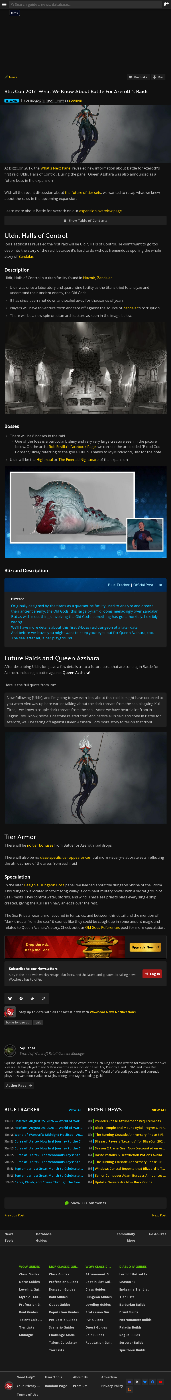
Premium (80, 1386)
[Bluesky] (10, 998)
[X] (137, 1382)
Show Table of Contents (88, 220)
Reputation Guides (64, 1312)
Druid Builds (128, 1312)
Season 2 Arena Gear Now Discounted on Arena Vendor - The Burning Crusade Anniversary (131, 1148)
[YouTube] (160, 1382)
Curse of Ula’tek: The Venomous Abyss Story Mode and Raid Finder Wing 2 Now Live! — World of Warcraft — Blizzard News (48, 1155)
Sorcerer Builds (131, 1342)
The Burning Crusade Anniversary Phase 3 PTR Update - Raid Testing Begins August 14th (131, 1162)
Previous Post (14, 1215)
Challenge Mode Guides (64, 1335)
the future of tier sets (83, 192)
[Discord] (129, 1382)
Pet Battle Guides (63, 1320)
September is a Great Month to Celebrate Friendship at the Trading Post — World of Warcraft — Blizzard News (48, 1169)
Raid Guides (28, 1312)
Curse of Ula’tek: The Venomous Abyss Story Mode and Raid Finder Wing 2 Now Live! (48, 1162)
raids (38, 1022)
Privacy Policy (112, 1386)
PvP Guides (94, 1320)
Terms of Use (28, 1394)
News (13, 77)
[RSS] (129, 1389)
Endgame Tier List (134, 1289)
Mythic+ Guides (31, 1297)
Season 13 (127, 1282)
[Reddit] (32, 998)
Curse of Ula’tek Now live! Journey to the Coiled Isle (48, 1141)
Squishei (75, 101)
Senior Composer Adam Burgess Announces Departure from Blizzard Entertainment (131, 1176)
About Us (80, 1377)
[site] (10, 1011)
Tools (8, 1240)
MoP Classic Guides (64, 1266)
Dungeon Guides (62, 1289)
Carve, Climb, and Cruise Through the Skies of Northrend (48, 1182)
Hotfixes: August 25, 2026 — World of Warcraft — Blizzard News (48, 1121)
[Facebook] (21, 998)
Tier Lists (26, 1327)
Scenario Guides (62, 1327)
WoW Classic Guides (100, 1266)
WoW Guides (29, 1266)
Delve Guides (29, 1282)
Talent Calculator (31, 1320)
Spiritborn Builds (132, 1350)
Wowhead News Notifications (113, 1012)
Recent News (105, 1109)
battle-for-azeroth (18, 1022)
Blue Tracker (119, 584)
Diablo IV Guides (133, 1266)
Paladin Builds (130, 1327)
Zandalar (130, 308)
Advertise (109, 1377)
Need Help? (26, 1377)
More (131, 1240)
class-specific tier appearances (65, 857)
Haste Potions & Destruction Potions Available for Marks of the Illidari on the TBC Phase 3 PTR (131, 1155)
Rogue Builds (129, 1335)
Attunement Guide (100, 1274)
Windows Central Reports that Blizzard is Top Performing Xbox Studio (131, 1169)
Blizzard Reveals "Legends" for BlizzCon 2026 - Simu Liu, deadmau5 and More (131, 1141)
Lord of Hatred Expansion (136, 1274)
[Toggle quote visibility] (160, 585)
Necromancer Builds (135, 1320)
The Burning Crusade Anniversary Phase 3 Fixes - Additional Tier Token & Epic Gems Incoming (131, 1135)
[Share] (166, 4)
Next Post (159, 1215)
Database (44, 1234)
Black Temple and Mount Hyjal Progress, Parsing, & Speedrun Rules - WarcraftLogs (131, 1128)
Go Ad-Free (158, 1234)
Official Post (143, 584)
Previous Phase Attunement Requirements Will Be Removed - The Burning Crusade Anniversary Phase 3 (131, 1121)
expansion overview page (100, 210)
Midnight (26, 1335)
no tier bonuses (40, 845)
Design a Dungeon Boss (44, 885)
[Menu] (4, 4)
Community (126, 1234)
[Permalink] (43, 998)
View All (76, 1110)
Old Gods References (102, 927)
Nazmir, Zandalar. (98, 277)
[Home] (8, 1389)
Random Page (56, 1386)
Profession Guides (31, 1304)
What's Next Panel (56, 168)
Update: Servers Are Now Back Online (123, 1182)
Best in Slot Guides (100, 1282)
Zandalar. (26, 256)
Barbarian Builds (132, 1304)
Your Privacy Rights (29, 1386)
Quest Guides (60, 1304)
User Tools (53, 1377)
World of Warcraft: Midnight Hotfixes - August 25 (48, 1135)
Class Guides (29, 1274)
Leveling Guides (31, 1289)
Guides (41, 1240)
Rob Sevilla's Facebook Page (72, 446)
